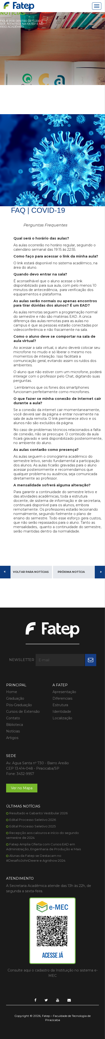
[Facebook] (35, 1000)
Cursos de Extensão (23, 711)
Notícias (13, 731)
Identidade (61, 711)
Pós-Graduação (19, 705)
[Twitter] (46, 1000)
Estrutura (60, 705)
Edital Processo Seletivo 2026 (32, 820)
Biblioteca (14, 724)
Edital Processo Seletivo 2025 (32, 826)
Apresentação (64, 692)
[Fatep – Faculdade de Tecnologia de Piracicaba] (19, 6)
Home (11, 692)
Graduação (15, 698)
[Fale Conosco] (69, 1000)
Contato (13, 718)
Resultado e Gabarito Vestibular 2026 (38, 813)
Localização (62, 718)
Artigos (12, 738)
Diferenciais (62, 698)
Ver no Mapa (21, 788)
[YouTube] (57, 1000)
